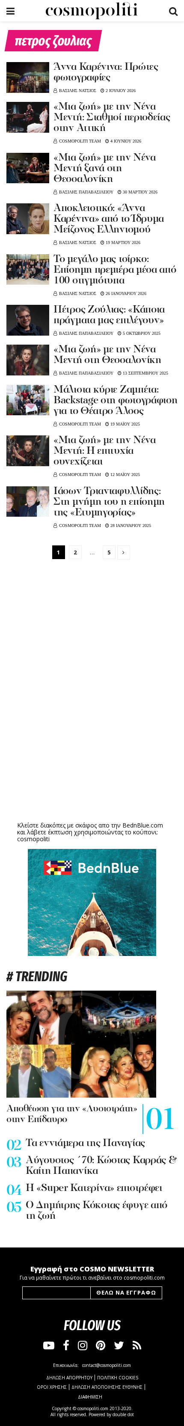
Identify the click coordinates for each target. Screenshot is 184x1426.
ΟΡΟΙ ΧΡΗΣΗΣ (52, 1387)
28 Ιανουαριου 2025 (130, 525)
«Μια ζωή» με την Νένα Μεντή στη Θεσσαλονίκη (107, 355)
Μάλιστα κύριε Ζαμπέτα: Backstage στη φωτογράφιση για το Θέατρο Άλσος (115, 401)
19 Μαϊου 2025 (124, 424)
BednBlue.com (142, 825)
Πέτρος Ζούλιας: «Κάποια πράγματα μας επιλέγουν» (109, 315)
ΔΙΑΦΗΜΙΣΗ (90, 1397)
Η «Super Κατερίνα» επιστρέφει (94, 1188)
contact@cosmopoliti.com (106, 1365)
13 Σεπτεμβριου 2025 (145, 373)
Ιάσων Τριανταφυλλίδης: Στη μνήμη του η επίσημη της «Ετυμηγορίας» (109, 502)
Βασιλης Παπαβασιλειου (86, 192)
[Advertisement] (92, 752)
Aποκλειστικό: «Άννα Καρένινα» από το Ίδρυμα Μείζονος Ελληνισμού (108, 219)
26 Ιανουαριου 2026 (125, 293)
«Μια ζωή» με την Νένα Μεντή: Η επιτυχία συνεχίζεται (104, 451)
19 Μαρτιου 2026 (122, 242)
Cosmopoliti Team (80, 141)
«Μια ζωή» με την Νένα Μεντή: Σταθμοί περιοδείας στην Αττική (111, 118)
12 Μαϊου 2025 (124, 474)
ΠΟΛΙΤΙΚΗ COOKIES (117, 1378)
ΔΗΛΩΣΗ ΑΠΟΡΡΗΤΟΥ (69, 1378)
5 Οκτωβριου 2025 (141, 333)
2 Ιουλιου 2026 (120, 90)
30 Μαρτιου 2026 (139, 192)
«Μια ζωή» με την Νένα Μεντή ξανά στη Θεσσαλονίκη (104, 169)
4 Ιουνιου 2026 (125, 141)
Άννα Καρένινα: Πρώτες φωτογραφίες (105, 72)
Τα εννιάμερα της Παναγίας (85, 1143)
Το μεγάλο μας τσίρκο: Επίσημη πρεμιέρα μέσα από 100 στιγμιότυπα (114, 270)
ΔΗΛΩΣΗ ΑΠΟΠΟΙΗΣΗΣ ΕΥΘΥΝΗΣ (106, 1387)
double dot (123, 1414)
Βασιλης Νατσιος (77, 90)
